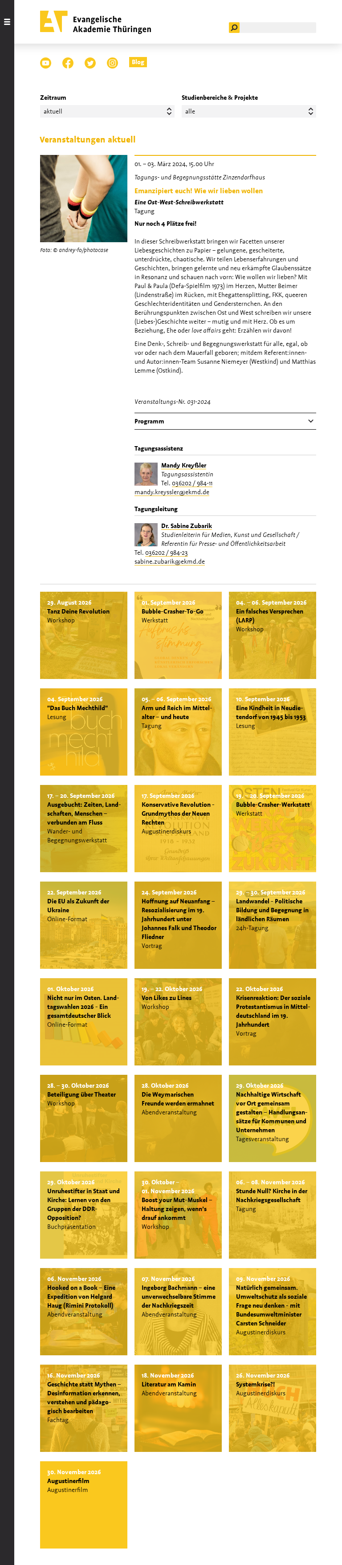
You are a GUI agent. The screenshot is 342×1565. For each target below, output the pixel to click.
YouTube (45, 63)
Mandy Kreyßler (183, 465)
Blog (138, 61)
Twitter (90, 63)
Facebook (67, 63)
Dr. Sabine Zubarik (186, 525)
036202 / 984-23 (166, 552)
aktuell (53, 111)
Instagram (112, 63)
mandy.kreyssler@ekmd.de (171, 492)
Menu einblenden (7, 782)
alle (190, 111)
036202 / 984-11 (192, 483)
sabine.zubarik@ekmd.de (169, 561)
